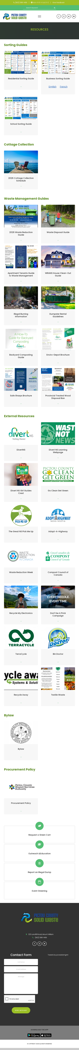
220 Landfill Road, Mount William (40, 934)
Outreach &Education (39, 853)
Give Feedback (58, 2)
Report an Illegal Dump (39, 872)
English (52, 86)
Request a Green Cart (39, 834)
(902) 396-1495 (21, 2)
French (63, 86)
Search (54, 7)
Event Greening (39, 890)
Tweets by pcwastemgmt (58, 955)
